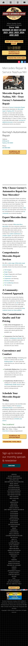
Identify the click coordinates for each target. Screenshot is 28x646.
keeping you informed (16, 338)
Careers (14, 567)
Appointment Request (14, 570)
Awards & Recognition (14, 550)
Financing (14, 559)
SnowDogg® (14, 530)
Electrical (6, 280)
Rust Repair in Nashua (14, 493)
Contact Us (14, 587)
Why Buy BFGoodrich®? (14, 582)
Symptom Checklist (14, 574)
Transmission (8, 276)
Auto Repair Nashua (14, 487)
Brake (6, 272)
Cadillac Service (14, 507)
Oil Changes (7, 270)
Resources (14, 556)
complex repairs (6, 235)
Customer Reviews (14, 543)
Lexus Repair (14, 511)
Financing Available (16, 58)
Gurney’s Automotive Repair (17, 107)
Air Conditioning (8, 283)
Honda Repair (14, 517)
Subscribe (11, 465)
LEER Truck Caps (14, 480)
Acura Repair (14, 520)
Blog (14, 578)
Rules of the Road (14, 552)
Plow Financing (14, 532)
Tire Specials (14, 537)
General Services (14, 485)
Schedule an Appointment (14, 52)
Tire (5, 285)
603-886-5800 (16, 47)
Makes (14, 500)
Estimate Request (14, 572)
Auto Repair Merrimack (14, 491)
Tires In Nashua (14, 496)
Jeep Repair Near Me (14, 524)
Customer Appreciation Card (14, 535)
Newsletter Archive (14, 563)
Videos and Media (14, 548)
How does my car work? (14, 565)
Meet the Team (14, 546)
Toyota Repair (14, 513)
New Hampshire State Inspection (14, 481)
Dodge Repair (14, 506)
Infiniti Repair (14, 522)
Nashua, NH (10, 111)
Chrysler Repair (14, 519)
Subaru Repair (14, 502)
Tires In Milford (14, 498)
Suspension (7, 278)
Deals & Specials (14, 533)
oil (17, 302)
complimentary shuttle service (12, 384)
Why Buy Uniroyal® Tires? (14, 583)
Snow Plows (14, 526)
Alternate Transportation (14, 478)
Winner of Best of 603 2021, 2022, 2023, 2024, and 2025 (14, 32)
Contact (14, 569)
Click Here (5, 431)
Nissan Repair (14, 515)
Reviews (14, 576)
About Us (14, 539)
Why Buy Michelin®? (14, 580)
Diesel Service (14, 483)
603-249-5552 (16, 49)
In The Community (14, 544)
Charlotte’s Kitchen (14, 561)
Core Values (14, 541)
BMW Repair (14, 504)
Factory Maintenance (14, 476)
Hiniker (14, 528)
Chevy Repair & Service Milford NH (14, 509)
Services (14, 474)
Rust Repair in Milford (14, 494)
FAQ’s (14, 557)
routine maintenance (15, 233)
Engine (6, 274)
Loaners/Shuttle (14, 554)
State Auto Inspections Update (14, 42)
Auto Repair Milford (14, 489)
